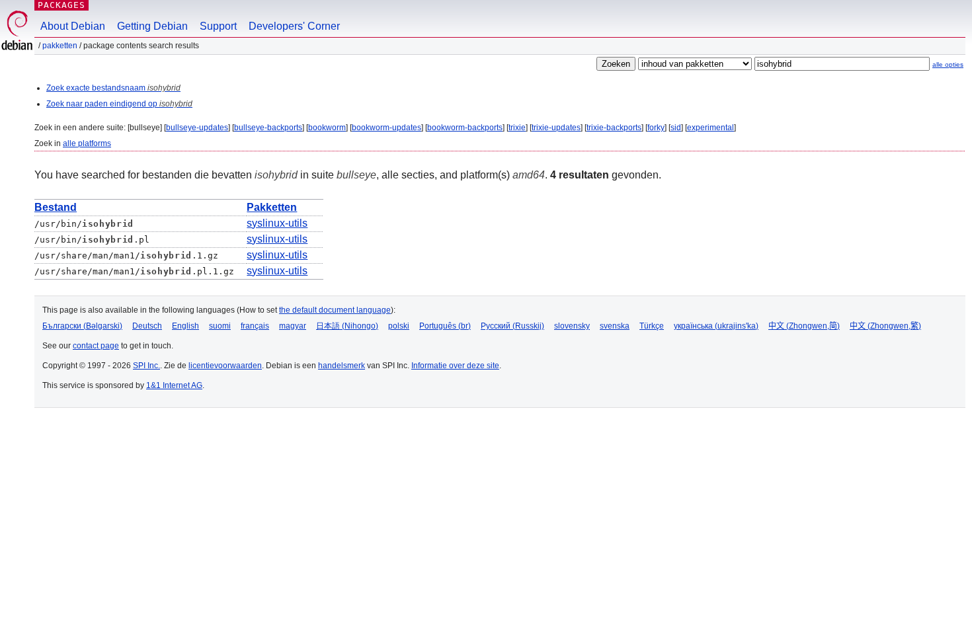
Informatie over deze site (455, 365)
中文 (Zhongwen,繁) (885, 326)
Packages (61, 5)
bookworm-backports (465, 127)
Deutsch (147, 326)
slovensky (572, 326)
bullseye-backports (268, 127)
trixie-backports (614, 127)
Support (218, 26)
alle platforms (87, 143)
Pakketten (59, 45)
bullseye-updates (197, 127)
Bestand (55, 207)
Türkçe (651, 326)
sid (675, 127)
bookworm (327, 127)
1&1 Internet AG (174, 385)
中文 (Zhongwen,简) (804, 326)
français (255, 326)
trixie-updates (556, 127)
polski (398, 326)
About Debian (72, 26)
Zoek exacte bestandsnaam (113, 88)
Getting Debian (152, 26)
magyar (292, 326)
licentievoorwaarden (225, 365)
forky (656, 127)
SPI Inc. (146, 365)
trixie (517, 127)
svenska (614, 326)
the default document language (335, 310)
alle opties (947, 64)
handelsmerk (341, 365)
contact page (96, 345)
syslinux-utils (277, 223)
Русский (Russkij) (512, 326)
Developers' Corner (294, 26)
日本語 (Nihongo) (347, 326)
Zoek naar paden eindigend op (119, 103)
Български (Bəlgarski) (82, 326)
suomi (220, 326)
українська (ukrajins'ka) (716, 326)
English (185, 326)
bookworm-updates (386, 127)
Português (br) (445, 326)
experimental (710, 127)
